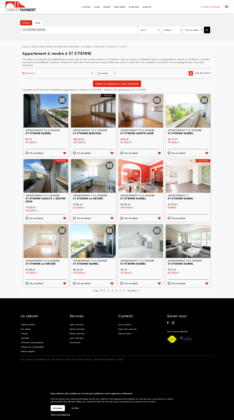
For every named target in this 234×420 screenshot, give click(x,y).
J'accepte (57, 408)
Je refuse (75, 407)
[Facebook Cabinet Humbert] (167, 323)
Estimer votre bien (210, 7)
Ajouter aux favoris (65, 153)
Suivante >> (133, 290)
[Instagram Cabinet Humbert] (173, 323)
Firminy (120, 359)
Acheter (26, 22)
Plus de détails (36, 153)
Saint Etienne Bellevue (104, 359)
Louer (37, 22)
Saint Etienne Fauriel (82, 359)
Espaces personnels (226, 7)
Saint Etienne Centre (61, 359)
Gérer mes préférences (60, 414)
